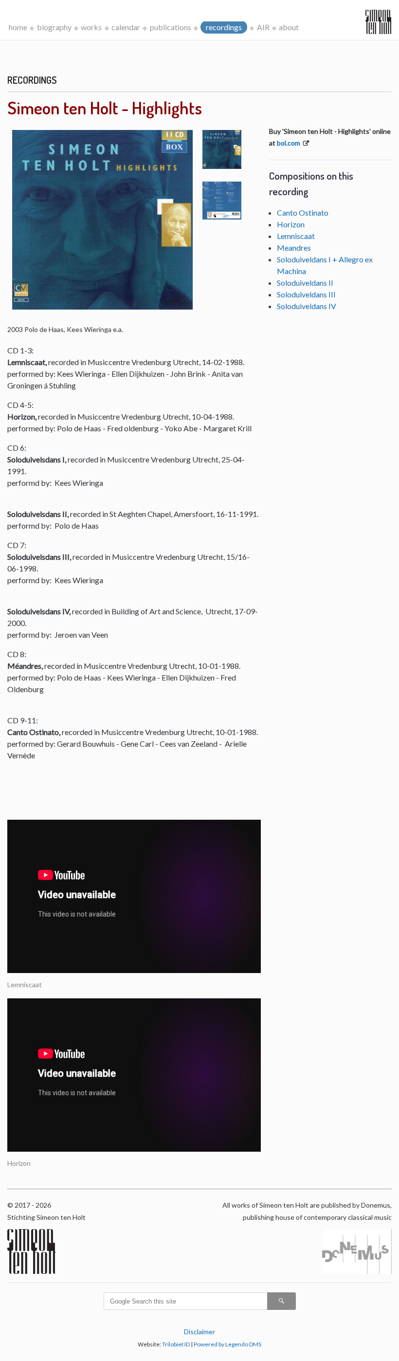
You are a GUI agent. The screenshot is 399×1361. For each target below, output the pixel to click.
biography (54, 27)
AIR (263, 27)
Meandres (294, 247)
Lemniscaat (296, 235)
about (289, 27)
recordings (224, 27)
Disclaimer (199, 1331)
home (18, 27)
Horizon (291, 224)
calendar (125, 27)
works (91, 27)
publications (170, 27)
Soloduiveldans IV (306, 306)
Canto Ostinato (302, 212)
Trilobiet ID (176, 1344)
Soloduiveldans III (306, 294)
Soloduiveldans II (305, 282)
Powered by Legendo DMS (227, 1344)
